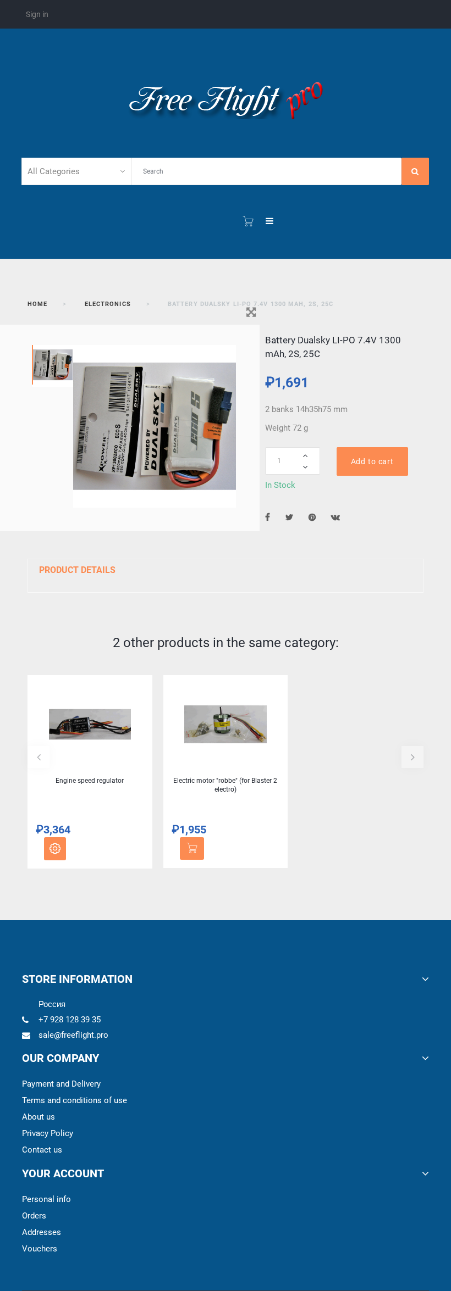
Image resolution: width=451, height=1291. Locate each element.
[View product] (55, 848)
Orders (34, 1216)
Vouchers (39, 1249)
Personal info (46, 1199)
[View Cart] (248, 221)
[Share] (267, 517)
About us (38, 1117)
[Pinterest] (312, 517)
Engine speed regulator (90, 780)
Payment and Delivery (61, 1084)
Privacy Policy (47, 1133)
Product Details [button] (77, 570)
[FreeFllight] (225, 98)
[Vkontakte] (335, 517)
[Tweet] (289, 517)
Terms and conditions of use (74, 1100)
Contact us (42, 1150)
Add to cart (372, 461)
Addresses (41, 1232)
